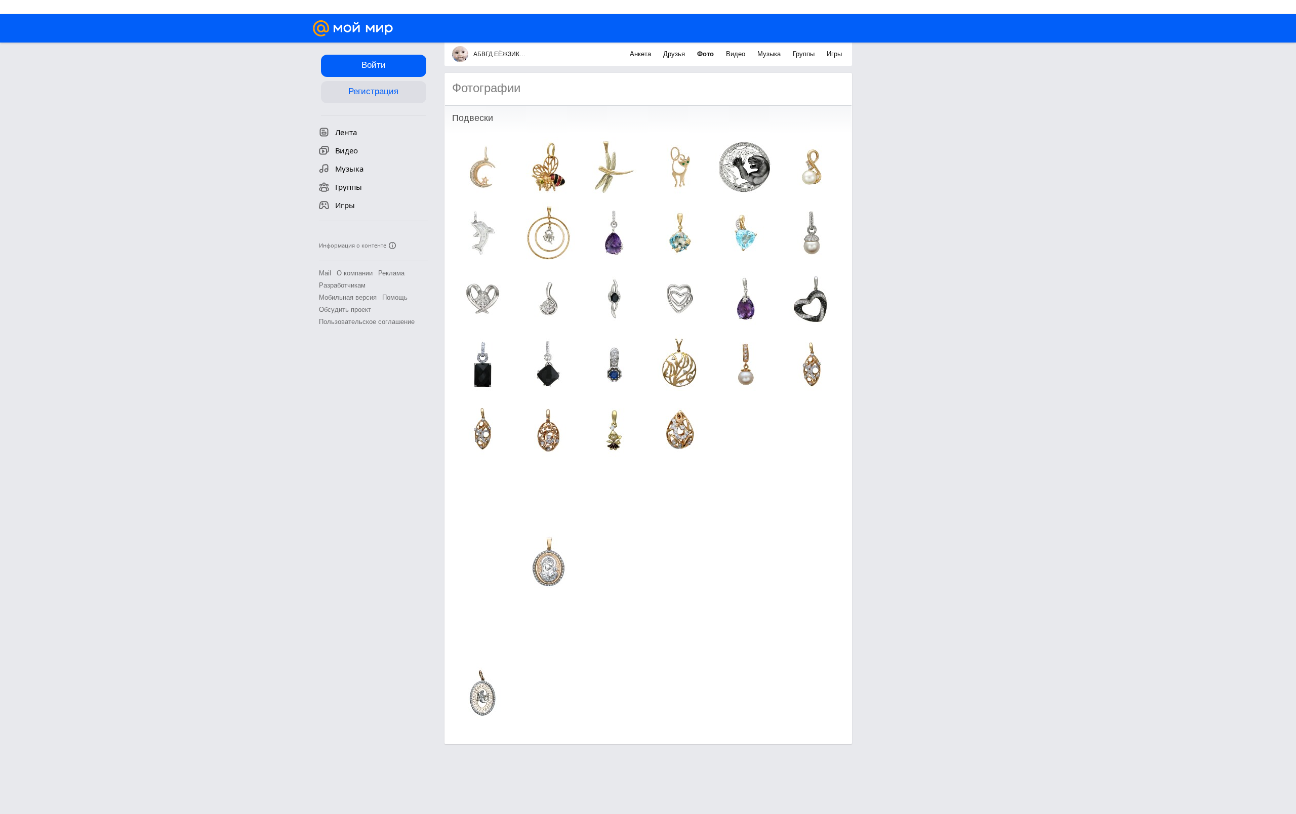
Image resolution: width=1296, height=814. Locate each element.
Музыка (770, 54)
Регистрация (373, 91)
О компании (355, 273)
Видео (736, 54)
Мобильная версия (348, 297)
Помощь (395, 297)
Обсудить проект (345, 309)
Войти (373, 65)
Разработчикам (342, 285)
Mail (325, 273)
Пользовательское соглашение (367, 321)
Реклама (391, 273)
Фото (706, 54)
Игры (834, 54)
